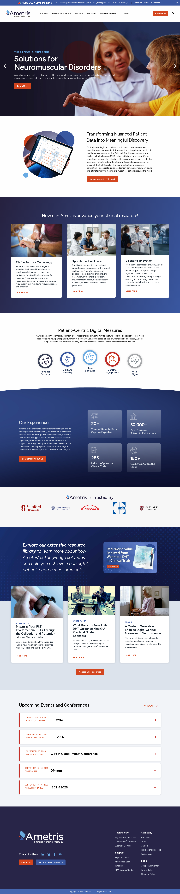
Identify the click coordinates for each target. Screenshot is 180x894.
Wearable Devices (123, 846)
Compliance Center (150, 866)
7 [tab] (99, 518)
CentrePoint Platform (125, 841)
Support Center (122, 857)
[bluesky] (49, 854)
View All (148, 705)
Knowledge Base (122, 861)
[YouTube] (60, 854)
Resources (91, 13)
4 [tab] (88, 518)
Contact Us (160, 13)
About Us (145, 837)
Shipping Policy (148, 874)
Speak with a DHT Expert (102, 179)
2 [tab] (81, 518)
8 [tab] (103, 518)
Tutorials (119, 866)
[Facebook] (54, 854)
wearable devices (24, 269)
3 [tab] (84, 518)
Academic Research (108, 13)
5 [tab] (92, 518)
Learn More (22, 86)
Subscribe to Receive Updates (146, 3)
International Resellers (151, 850)
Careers (144, 846)
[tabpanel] (31, 508)
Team (143, 841)
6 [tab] (95, 518)
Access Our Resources (90, 671)
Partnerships (146, 854)
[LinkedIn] (43, 854)
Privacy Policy (147, 870)
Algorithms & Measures (125, 837)
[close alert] (177, 3)
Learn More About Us (32, 459)
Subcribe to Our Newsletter (50, 862)
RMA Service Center (124, 870)
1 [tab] (77, 518)
